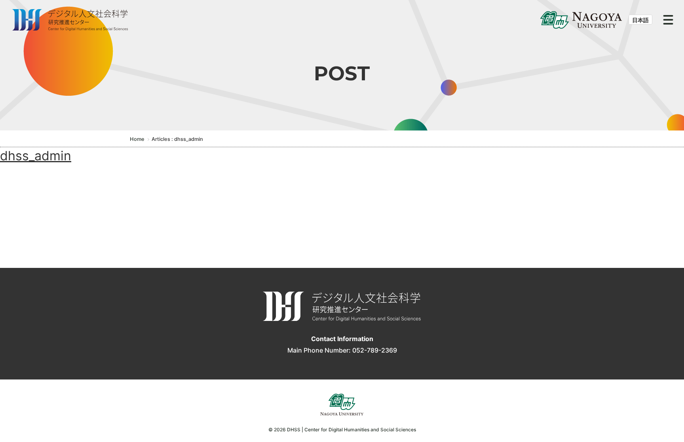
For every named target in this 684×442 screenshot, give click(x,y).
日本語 (640, 20)
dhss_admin (35, 155)
